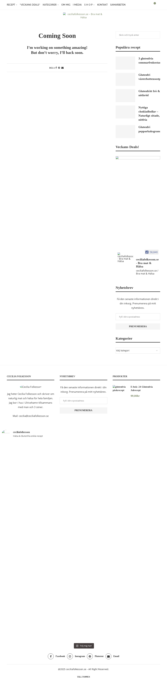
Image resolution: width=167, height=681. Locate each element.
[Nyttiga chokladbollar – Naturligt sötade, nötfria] (125, 112)
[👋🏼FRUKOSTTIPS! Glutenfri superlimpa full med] (70, 525)
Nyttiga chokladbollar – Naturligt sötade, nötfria (149, 113)
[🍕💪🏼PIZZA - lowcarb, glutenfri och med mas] (42, 510)
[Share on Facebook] (56, 67)
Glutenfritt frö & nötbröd (149, 93)
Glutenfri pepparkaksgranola (149, 129)
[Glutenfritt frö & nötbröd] (125, 95)
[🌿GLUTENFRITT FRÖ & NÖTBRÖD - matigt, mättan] (15, 514)
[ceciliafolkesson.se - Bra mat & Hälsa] (125, 257)
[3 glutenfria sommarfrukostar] (125, 63)
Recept (11, 5)
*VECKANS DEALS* (30, 5)
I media (77, 5)
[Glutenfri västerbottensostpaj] (125, 79)
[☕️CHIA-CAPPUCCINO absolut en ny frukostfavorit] (125, 484)
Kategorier (50, 5)
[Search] (158, 5)
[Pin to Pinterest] (59, 67)
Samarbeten (118, 5)
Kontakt (102, 5)
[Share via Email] (62, 67)
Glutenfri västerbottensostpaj (149, 76)
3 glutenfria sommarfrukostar (149, 60)
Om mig (65, 5)
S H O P (88, 5)
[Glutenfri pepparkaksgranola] (125, 131)
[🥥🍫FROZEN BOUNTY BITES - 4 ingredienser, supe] (152, 503)
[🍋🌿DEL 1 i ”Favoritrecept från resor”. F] (97, 541)
